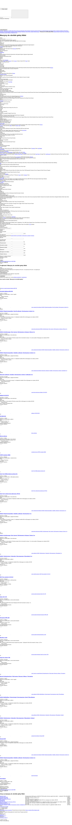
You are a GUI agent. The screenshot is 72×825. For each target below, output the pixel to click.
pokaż (1, 260)
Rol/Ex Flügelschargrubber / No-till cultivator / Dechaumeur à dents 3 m (17, 311)
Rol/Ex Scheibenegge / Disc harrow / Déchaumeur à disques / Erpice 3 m (17, 535)
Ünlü (16, 32)
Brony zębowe (31, 31)
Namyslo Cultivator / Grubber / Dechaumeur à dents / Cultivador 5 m (16, 374)
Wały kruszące (36, 31)
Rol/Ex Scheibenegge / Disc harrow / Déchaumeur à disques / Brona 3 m (17, 332)
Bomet (58, 31)
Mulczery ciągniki (41, 30)
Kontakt (6, 806)
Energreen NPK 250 (4, 617)
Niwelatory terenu (25, 31)
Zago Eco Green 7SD (5, 657)
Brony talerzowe (17, 30)
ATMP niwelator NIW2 (5, 455)
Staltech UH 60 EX (4, 395)
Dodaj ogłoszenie (3, 272)
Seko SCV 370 (3, 596)
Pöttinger (9, 32)
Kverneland (67, 31)
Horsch (61, 31)
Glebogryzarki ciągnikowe (10, 31)
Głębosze (62, 30)
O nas (1, 806)
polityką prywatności (17, 277)
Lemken (5, 32)
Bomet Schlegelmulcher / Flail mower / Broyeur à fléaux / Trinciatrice (16, 676)
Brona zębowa (3, 436)
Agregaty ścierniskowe (49, 30)
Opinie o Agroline (28, 810)
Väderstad (13, 32)
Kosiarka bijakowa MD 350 (6, 291)
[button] (36, 24)
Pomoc (3, 806)
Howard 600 (3, 738)
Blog (33, 810)
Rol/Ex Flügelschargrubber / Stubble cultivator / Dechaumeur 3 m (15, 513)
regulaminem (24, 277)
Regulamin (2, 810)
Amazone (55, 31)
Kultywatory (22, 30)
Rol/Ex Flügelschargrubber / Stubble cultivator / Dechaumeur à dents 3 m (17, 352)
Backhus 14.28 (3, 637)
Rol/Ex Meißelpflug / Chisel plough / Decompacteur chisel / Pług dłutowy (17, 697)
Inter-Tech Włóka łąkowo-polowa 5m (8, 473)
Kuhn (64, 31)
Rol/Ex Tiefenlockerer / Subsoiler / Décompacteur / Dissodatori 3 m (16, 556)
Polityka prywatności (8, 810)
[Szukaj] (20, 14)
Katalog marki (36, 810)
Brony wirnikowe (57, 30)
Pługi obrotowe (28, 30)
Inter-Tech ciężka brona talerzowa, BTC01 (10, 493)
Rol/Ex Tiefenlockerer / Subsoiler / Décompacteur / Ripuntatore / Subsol (17, 718)
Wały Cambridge (18, 31)
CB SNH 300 (3, 416)
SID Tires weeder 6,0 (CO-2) (6, 577)
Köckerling (2, 32)
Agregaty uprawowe (34, 30)
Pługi (65, 30)
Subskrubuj (2, 276)
